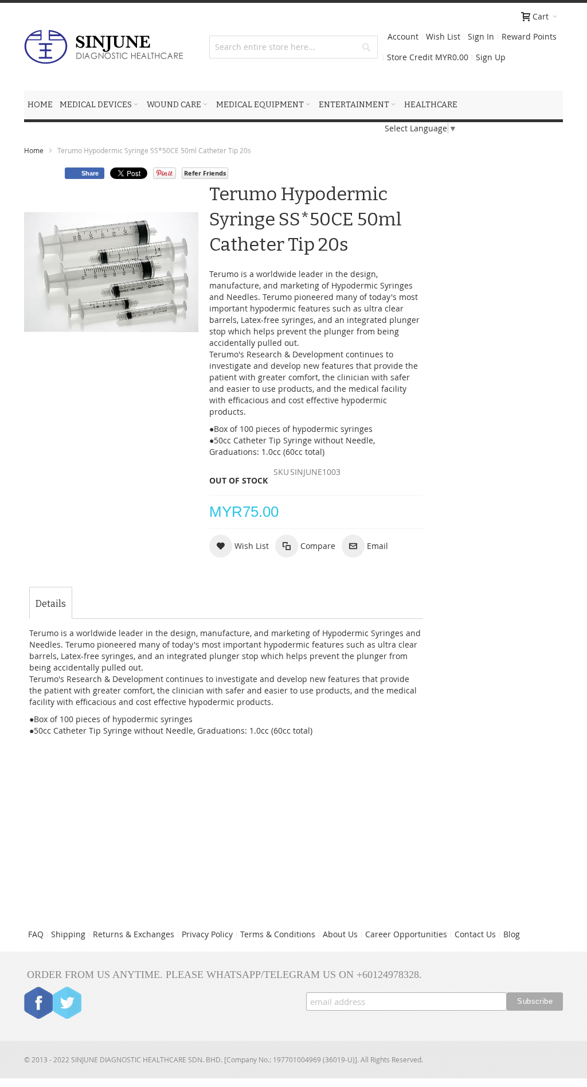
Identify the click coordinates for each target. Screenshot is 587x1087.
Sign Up (491, 57)
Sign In (481, 36)
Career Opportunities (406, 934)
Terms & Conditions (277, 934)
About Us (340, 934)
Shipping (68, 934)
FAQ (36, 934)
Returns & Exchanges (133, 934)
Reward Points (529, 36)
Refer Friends (205, 173)
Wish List (443, 36)
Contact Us (475, 934)
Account (403, 36)
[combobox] (293, 47)
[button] (239, 546)
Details (51, 603)
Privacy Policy (207, 934)
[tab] (50, 604)
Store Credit (427, 57)
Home (34, 150)
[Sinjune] (103, 47)
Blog (511, 934)
